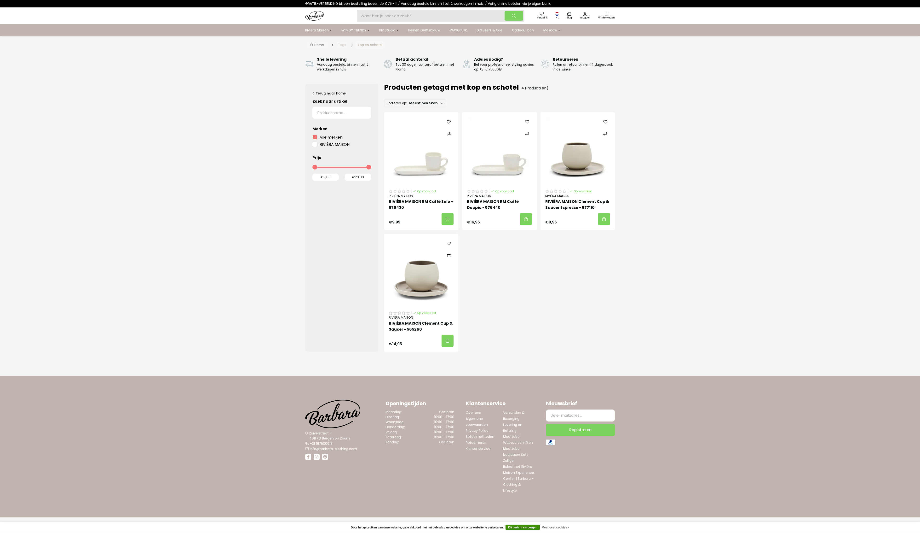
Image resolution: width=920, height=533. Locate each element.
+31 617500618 (321, 443)
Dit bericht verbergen (522, 527)
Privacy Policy (477, 430)
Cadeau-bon (523, 30)
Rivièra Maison (317, 30)
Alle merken (331, 137)
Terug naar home (331, 93)
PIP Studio (387, 30)
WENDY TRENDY (354, 30)
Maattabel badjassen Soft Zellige (515, 454)
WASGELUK (458, 30)
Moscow (550, 30)
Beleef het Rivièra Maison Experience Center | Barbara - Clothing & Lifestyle (518, 478)
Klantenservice (478, 448)
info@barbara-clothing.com (333, 448)
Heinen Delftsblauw (424, 30)
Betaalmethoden (480, 436)
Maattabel (511, 436)
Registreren (580, 430)
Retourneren (476, 442)
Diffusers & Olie (489, 30)
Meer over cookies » (555, 527)
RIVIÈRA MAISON (335, 144)
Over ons (473, 412)
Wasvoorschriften (518, 442)
